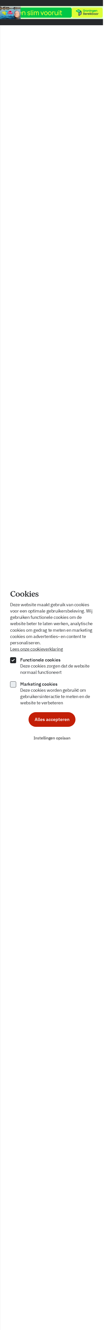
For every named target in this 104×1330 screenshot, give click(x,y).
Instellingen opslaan (52, 737)
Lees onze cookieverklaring (36, 649)
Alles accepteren (52, 719)
